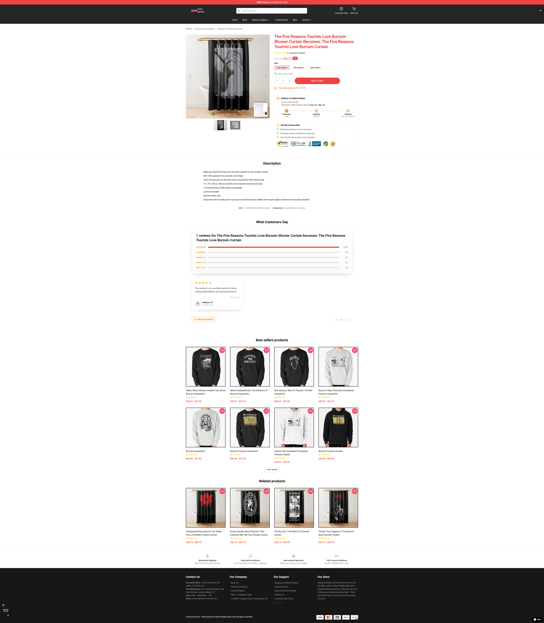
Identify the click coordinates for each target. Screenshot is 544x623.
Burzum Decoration (204, 28)
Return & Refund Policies (285, 591)
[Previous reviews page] (336, 319)
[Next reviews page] (349, 319)
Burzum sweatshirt (195, 451)
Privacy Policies (237, 591)
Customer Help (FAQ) (284, 599)
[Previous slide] (190, 76)
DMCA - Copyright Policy (241, 595)
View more (272, 470)
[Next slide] (265, 76)
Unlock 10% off (5, 610)
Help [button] (539, 619)
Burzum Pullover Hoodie (330, 451)
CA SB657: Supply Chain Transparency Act (249, 599)
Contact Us (279, 595)
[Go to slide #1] (220, 125)
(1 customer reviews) (296, 53)
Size (276, 63)
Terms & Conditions (239, 587)
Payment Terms (281, 587)
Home (189, 28)
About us (235, 583)
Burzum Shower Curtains (230, 28)
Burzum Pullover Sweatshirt (244, 451)
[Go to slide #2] (235, 125)
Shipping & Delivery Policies (286, 583)
